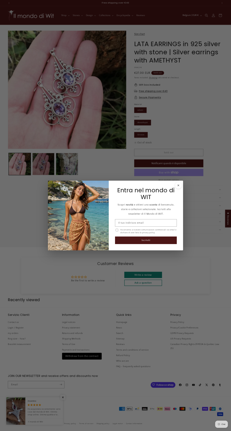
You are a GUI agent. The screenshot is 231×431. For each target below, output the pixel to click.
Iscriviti (145, 240)
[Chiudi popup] (178, 185)
